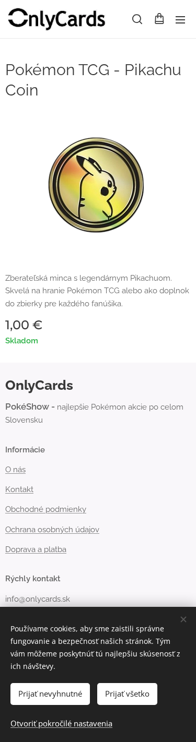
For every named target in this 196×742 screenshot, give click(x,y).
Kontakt (19, 489)
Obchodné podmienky (45, 509)
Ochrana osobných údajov (52, 529)
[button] (137, 19)
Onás (15, 469)
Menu (180, 19)
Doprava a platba (35, 549)
